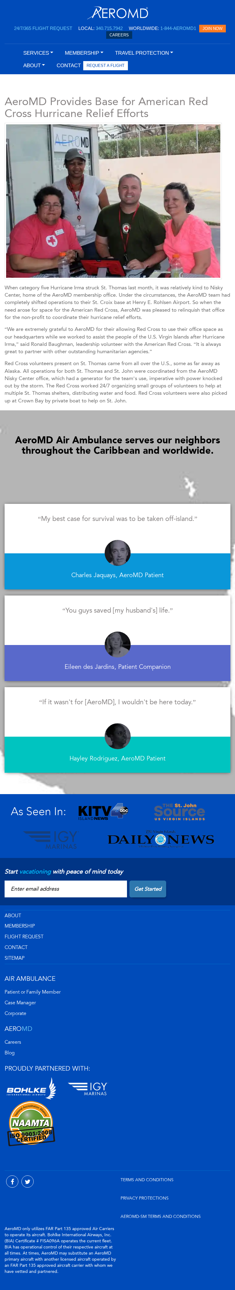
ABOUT (13, 916)
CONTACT (69, 65)
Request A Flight (106, 65)
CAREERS (119, 35)
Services (36, 53)
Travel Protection (142, 53)
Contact (16, 947)
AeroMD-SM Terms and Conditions (161, 1216)
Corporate (15, 1013)
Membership (20, 926)
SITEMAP (14, 958)
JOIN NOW (212, 28)
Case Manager (20, 1003)
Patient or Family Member (33, 992)
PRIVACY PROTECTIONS (145, 1198)
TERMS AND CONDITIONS (147, 1179)
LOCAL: (100, 28)
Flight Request (24, 937)
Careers (13, 1042)
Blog (10, 1053)
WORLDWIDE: (162, 28)
